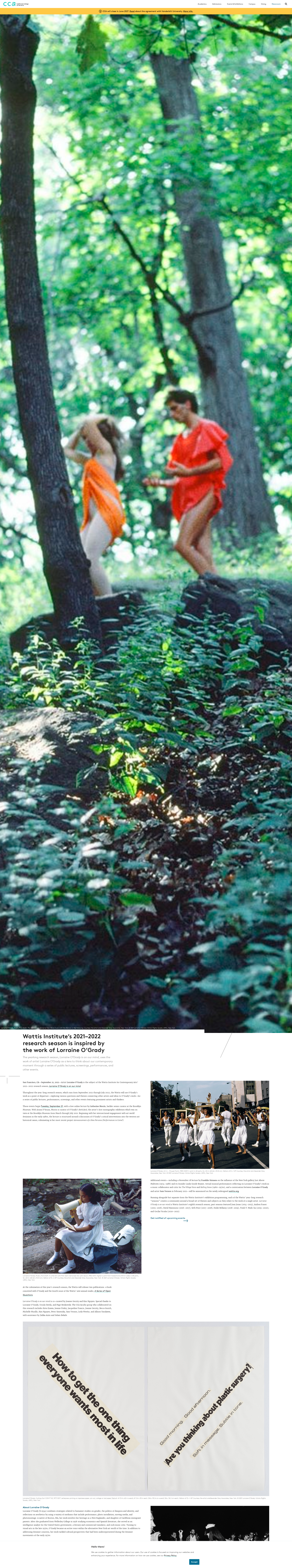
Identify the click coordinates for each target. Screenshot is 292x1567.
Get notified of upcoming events (168, 1218)
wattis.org (234, 1191)
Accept (194, 1562)
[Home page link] (15, 4)
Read (132, 11)
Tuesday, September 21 (52, 1106)
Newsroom (276, 4)
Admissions (216, 4)
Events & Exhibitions (235, 4)
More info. (188, 11)
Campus (252, 4)
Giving (263, 4)
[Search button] (286, 4)
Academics (202, 4)
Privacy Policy (170, 1555)
